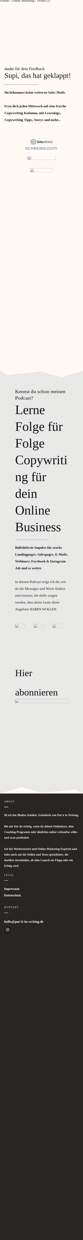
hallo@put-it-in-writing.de (24, 922)
